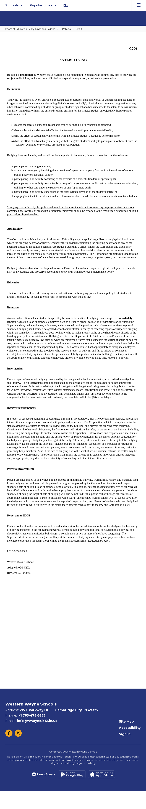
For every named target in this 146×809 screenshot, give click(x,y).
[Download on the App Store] (101, 774)
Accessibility (130, 728)
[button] (14, 5)
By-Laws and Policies (43, 29)
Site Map (126, 721)
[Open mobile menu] (139, 5)
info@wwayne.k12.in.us (37, 721)
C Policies (65, 29)
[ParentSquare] (43, 774)
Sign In (125, 734)
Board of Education (16, 29)
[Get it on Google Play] (72, 774)
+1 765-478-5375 (32, 715)
